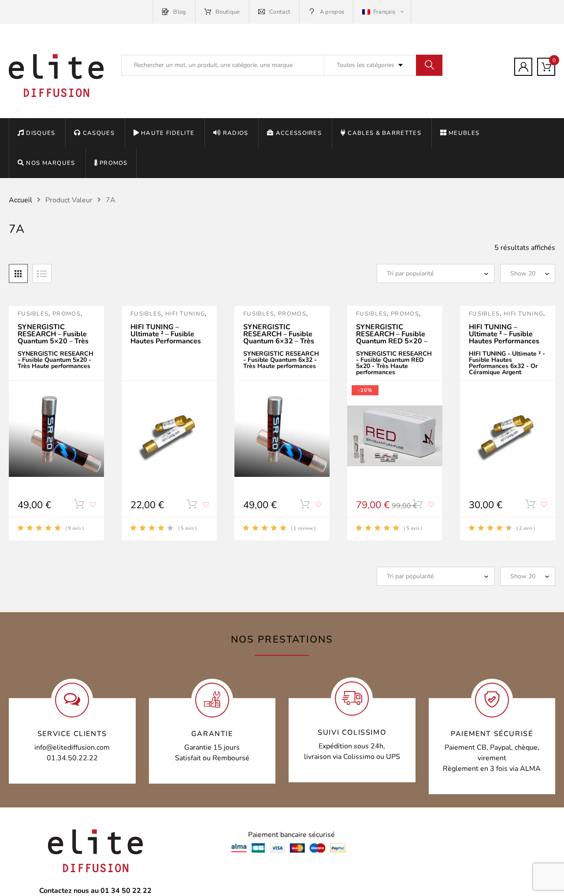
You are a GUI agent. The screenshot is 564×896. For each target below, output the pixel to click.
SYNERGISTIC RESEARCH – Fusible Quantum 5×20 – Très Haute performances (53, 337)
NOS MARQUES (50, 163)
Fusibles (33, 314)
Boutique (227, 12)
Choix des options (78, 506)
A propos (332, 12)
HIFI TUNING (185, 314)
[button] (93, 508)
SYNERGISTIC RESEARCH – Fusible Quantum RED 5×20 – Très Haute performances (391, 341)
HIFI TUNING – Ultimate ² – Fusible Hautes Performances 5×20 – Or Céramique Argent (165, 341)
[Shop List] (42, 273)
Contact (279, 12)
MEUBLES (464, 133)
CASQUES (98, 133)
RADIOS (235, 133)
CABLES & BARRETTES (384, 133)
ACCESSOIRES (299, 133)
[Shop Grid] (18, 273)
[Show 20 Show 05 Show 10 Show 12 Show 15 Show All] (527, 273)
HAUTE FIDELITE (167, 133)
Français (384, 12)
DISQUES (40, 133)
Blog (179, 12)
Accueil (20, 200)
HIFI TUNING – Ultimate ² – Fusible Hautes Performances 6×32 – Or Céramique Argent (504, 341)
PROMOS (114, 163)
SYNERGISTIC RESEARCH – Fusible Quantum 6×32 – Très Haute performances (278, 337)
